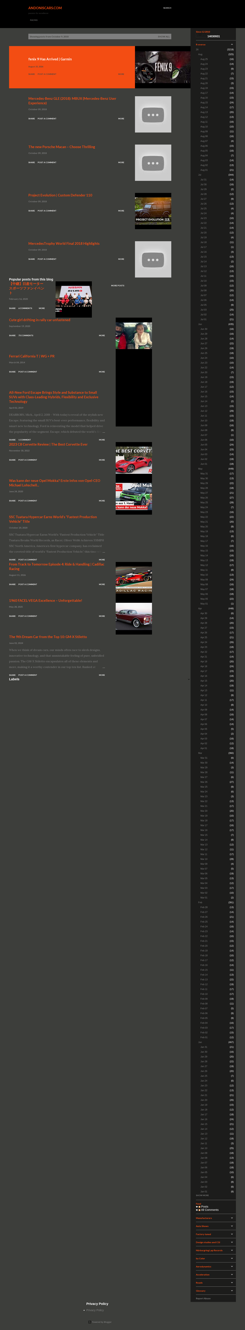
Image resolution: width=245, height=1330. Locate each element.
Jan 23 (203, 1085)
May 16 (204, 546)
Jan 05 (203, 1172)
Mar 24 (203, 791)
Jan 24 (203, 1081)
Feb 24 (204, 926)
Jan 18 (203, 1109)
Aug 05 (204, 151)
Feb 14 (204, 975)
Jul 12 (203, 271)
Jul (199, 175)
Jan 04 (203, 1177)
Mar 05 (203, 878)
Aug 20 (204, 83)
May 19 (204, 531)
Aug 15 (204, 102)
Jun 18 (203, 382)
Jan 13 (203, 1134)
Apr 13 (203, 690)
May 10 (204, 575)
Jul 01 (203, 319)
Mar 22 (203, 801)
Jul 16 (203, 252)
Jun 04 (203, 449)
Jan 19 (203, 1105)
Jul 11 (203, 276)
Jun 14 (203, 401)
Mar (200, 753)
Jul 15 (203, 257)
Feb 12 (204, 984)
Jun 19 (203, 377)
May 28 (204, 488)
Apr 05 (203, 729)
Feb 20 (204, 946)
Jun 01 (203, 464)
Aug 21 (204, 78)
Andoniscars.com (45, 8)
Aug (200, 54)
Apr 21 (203, 657)
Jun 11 (203, 416)
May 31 (204, 473)
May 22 (204, 517)
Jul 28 (203, 194)
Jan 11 (203, 1143)
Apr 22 (203, 652)
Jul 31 (203, 179)
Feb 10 (204, 994)
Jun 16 (203, 391)
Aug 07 (204, 141)
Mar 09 (203, 864)
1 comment (24, 440)
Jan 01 (203, 1191)
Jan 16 (203, 1119)
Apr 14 (203, 685)
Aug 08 (204, 136)
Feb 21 (204, 941)
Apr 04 (203, 734)
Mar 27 (203, 777)
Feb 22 (204, 936)
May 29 (204, 483)
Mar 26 (203, 782)
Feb (200, 902)
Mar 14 (203, 840)
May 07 (204, 589)
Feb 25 (204, 922)
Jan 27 (203, 1066)
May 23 (204, 512)
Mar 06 (203, 873)
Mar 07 (203, 869)
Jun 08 (203, 430)
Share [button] (31, 74)
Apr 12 (203, 695)
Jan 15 (203, 1124)
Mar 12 (203, 849)
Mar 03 (203, 888)
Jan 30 (203, 1052)
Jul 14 (203, 261)
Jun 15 (203, 396)
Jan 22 (203, 1090)
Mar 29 (203, 767)
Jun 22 (203, 367)
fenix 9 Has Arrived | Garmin (50, 59)
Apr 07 (203, 719)
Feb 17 (204, 960)
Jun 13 (203, 406)
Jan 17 (203, 1114)
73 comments (25, 335)
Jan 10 (203, 1148)
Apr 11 (203, 700)
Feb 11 (203, 989)
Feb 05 (204, 1018)
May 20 (204, 526)
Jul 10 (203, 281)
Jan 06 (203, 1167)
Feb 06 (204, 1013)
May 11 (204, 570)
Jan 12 (203, 1138)
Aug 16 (204, 98)
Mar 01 (203, 897)
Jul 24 (203, 213)
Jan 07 (203, 1162)
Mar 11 (203, 854)
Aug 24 (204, 64)
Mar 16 (203, 830)
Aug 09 (204, 131)
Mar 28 (203, 772)
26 (197, 49)
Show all (164, 36)
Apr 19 (203, 661)
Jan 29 (203, 1056)
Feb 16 (204, 965)
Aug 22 (204, 73)
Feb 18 (204, 955)
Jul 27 (203, 199)
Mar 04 (203, 883)
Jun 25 (203, 353)
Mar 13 (203, 844)
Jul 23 (203, 218)
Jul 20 (203, 232)
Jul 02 (203, 314)
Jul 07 (203, 295)
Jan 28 (203, 1061)
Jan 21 (203, 1095)
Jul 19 (203, 237)
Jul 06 (203, 300)
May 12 (204, 565)
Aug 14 (204, 107)
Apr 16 (203, 676)
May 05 (204, 599)
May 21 (204, 522)
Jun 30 (203, 329)
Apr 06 (203, 724)
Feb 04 (204, 1023)
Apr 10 (203, 705)
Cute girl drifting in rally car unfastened (39, 320)
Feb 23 (204, 931)
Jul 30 (203, 184)
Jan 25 (203, 1076)
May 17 (204, 541)
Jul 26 (203, 204)
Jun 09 (203, 425)
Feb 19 (204, 950)
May (200, 469)
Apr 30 (203, 613)
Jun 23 (203, 363)
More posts (117, 285)
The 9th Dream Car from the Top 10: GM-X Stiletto (48, 637)
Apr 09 (203, 710)
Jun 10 (203, 420)
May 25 (204, 502)
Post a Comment (47, 74)
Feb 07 (204, 1008)
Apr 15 (203, 681)
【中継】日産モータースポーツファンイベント (26, 288)
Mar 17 (203, 825)
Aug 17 (204, 93)
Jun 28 (203, 338)
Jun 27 (203, 343)
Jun (200, 324)
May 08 (204, 584)
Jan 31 (203, 1047)
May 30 (204, 478)
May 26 (204, 497)
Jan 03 (203, 1182)
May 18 (204, 536)
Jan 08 (203, 1158)
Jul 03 (203, 310)
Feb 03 (204, 1028)
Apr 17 (203, 671)
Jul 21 (203, 228)
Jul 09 (203, 285)
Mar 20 (203, 811)
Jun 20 (203, 372)
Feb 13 (204, 979)
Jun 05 (203, 444)
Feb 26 (204, 917)
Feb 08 (204, 1003)
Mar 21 (203, 806)
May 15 (204, 550)
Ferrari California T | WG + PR (32, 356)
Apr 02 (203, 743)
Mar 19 (203, 816)
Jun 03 (203, 454)
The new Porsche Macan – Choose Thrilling (61, 147)
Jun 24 (203, 358)
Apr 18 (203, 666)
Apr (200, 608)
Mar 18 (203, 820)
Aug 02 (204, 165)
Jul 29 (203, 189)
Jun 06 (203, 440)
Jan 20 (203, 1100)
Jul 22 (203, 223)
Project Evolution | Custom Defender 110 (60, 195)
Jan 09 (203, 1153)
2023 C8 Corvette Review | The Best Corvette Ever (48, 444)
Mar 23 (203, 796)
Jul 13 (203, 266)
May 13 (204, 560)
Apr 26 (203, 632)
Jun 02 (203, 459)
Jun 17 (203, 387)
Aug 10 (204, 126)
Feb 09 (204, 999)
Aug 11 (204, 122)
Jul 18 (203, 242)
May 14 (204, 555)
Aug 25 (204, 59)
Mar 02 (203, 893)
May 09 (204, 579)
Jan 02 (203, 1187)
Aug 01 (204, 170)
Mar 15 (203, 835)
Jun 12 (203, 411)
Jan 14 (203, 1129)
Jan (200, 1042)
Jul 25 (203, 208)
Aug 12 (204, 117)
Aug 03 (204, 160)
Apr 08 (203, 714)
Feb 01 (204, 1037)
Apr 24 (203, 642)
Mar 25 (203, 787)
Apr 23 (203, 647)
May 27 (204, 493)
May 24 (204, 507)
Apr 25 (203, 637)
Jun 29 (203, 334)
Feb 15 (204, 970)
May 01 (204, 603)
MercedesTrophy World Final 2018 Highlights (64, 243)
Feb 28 (204, 907)
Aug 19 (204, 88)
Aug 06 (204, 146)
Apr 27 (203, 628)
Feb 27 (204, 912)
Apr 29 (203, 618)
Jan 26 (203, 1071)
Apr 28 (203, 623)
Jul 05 (203, 305)
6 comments (25, 308)
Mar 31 (203, 758)
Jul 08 (203, 290)
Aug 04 (204, 155)
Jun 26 (203, 348)
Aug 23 (204, 69)
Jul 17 (203, 247)
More (121, 74)
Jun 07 (203, 435)
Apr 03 (203, 738)
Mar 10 (203, 859)
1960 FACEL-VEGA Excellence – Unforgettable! (45, 600)
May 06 (204, 594)
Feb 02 (204, 1032)
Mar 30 (203, 763)
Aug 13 (204, 112)
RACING (34, 20)
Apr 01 (203, 748)
